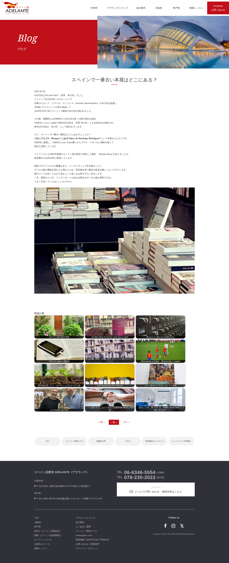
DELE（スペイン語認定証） (48, 531)
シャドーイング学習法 (181, 441)
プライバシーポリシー (86, 548)
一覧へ (114, 422)
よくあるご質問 (83, 526)
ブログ (128, 441)
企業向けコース (42, 544)
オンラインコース (43, 539)
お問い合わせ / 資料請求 (87, 544)
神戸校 (37, 526)
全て (48, 441)
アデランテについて (85, 518)
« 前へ (101, 422)
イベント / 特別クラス (74, 441)
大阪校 (37, 522)
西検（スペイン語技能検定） (48, 535)
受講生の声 (101, 441)
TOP (36, 518)
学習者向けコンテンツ (154, 441)
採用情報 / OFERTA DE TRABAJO (92, 539)
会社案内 (80, 522)
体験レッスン (40, 548)
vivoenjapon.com (84, 535)
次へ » (127, 422)
